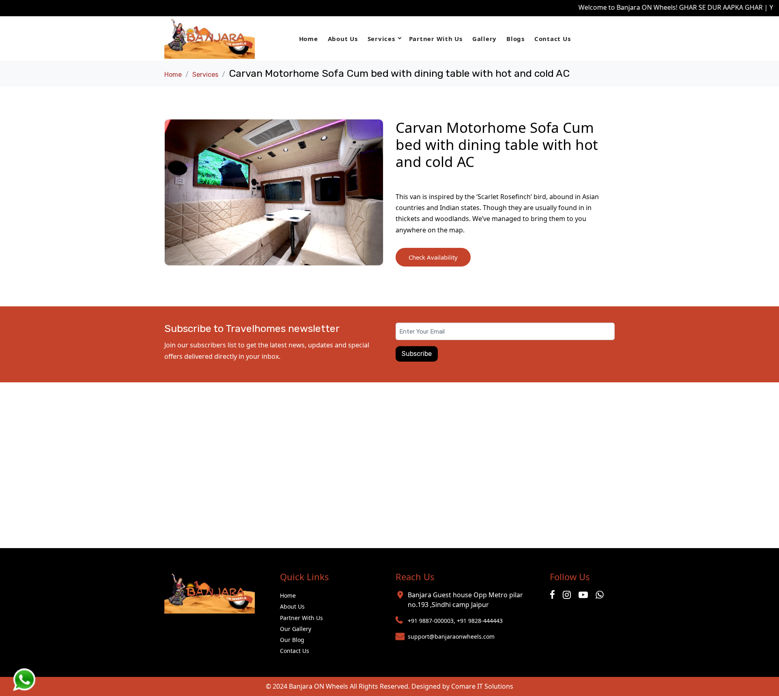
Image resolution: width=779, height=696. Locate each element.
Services (381, 39)
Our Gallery (295, 629)
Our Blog (292, 640)
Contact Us (552, 39)
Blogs (515, 39)
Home (308, 39)
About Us (343, 39)
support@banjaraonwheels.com (451, 636)
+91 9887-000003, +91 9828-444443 (455, 620)
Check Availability (433, 257)
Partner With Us (436, 39)
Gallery (484, 39)
